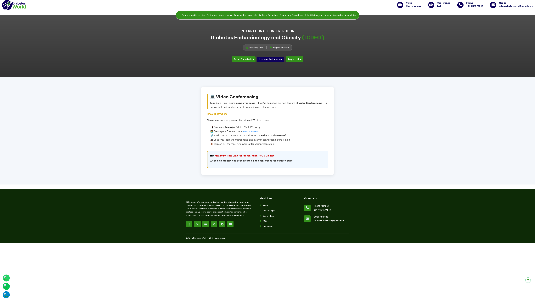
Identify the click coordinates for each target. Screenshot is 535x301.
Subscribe (338, 15)
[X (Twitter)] (197, 224)
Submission (225, 15)
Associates (350, 15)
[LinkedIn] (205, 224)
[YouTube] (230, 224)
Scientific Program (314, 15)
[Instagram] (214, 224)
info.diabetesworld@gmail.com (323, 220)
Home (265, 205)
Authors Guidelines (268, 15)
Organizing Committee (291, 15)
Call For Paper (269, 211)
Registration (240, 15)
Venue (328, 15)
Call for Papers (209, 15)
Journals (252, 15)
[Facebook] (189, 224)
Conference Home (191, 15)
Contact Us (268, 226)
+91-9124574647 (322, 210)
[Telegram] (222, 224)
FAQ (265, 221)
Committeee (268, 216)
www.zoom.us (250, 131)
